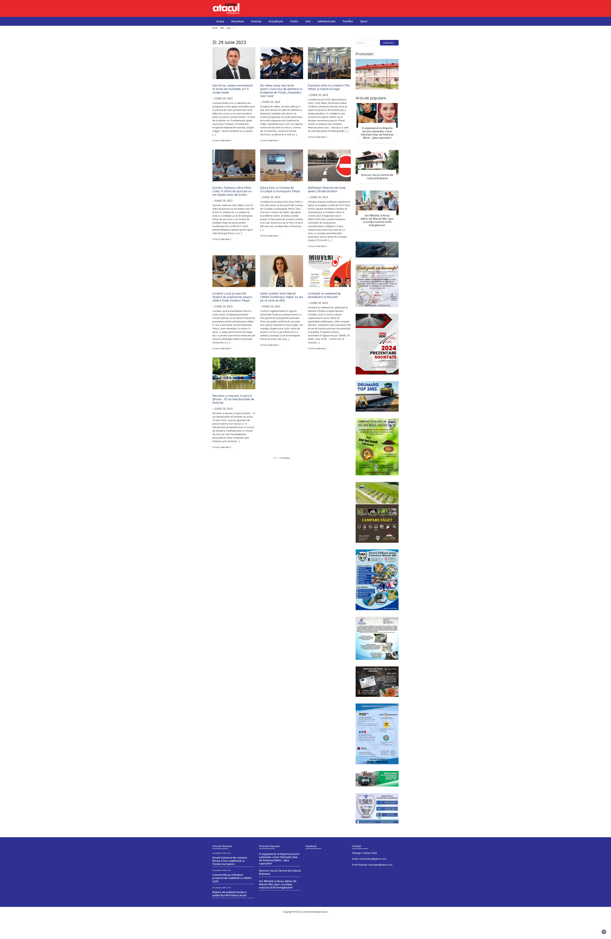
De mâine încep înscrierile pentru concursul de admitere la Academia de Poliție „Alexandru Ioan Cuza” (281, 91)
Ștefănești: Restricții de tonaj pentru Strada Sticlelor (326, 189)
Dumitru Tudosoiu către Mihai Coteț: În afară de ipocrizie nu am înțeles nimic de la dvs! (231, 191)
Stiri (308, 21)
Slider (224, 853)
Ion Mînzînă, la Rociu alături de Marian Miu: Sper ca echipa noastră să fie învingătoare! (377, 220)
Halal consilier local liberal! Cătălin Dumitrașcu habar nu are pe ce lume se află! (281, 297)
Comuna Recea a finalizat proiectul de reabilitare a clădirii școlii (232, 878)
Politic (294, 21)
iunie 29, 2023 (223, 98)
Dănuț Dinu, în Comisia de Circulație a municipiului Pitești (280, 189)
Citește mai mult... (222, 140)
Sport (364, 21)
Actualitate (276, 21)
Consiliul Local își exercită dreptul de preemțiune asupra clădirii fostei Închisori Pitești (232, 297)
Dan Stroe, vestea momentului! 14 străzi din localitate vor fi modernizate (232, 89)
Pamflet (348, 21)
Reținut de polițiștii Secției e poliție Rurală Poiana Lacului (229, 893)
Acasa (220, 21)
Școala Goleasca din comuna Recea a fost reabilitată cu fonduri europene (229, 861)
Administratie (326, 21)
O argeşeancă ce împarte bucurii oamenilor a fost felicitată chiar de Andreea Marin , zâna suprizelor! (377, 132)
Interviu (256, 21)
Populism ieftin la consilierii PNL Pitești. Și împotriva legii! (329, 87)
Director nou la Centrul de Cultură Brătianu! (377, 176)
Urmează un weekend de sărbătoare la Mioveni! (324, 295)
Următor (285, 457)
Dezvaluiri (237, 21)
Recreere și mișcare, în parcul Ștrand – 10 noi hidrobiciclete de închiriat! (233, 399)
